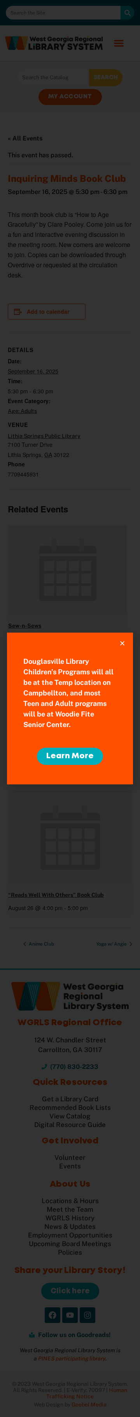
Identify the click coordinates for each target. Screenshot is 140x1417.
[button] (122, 643)
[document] (70, 708)
